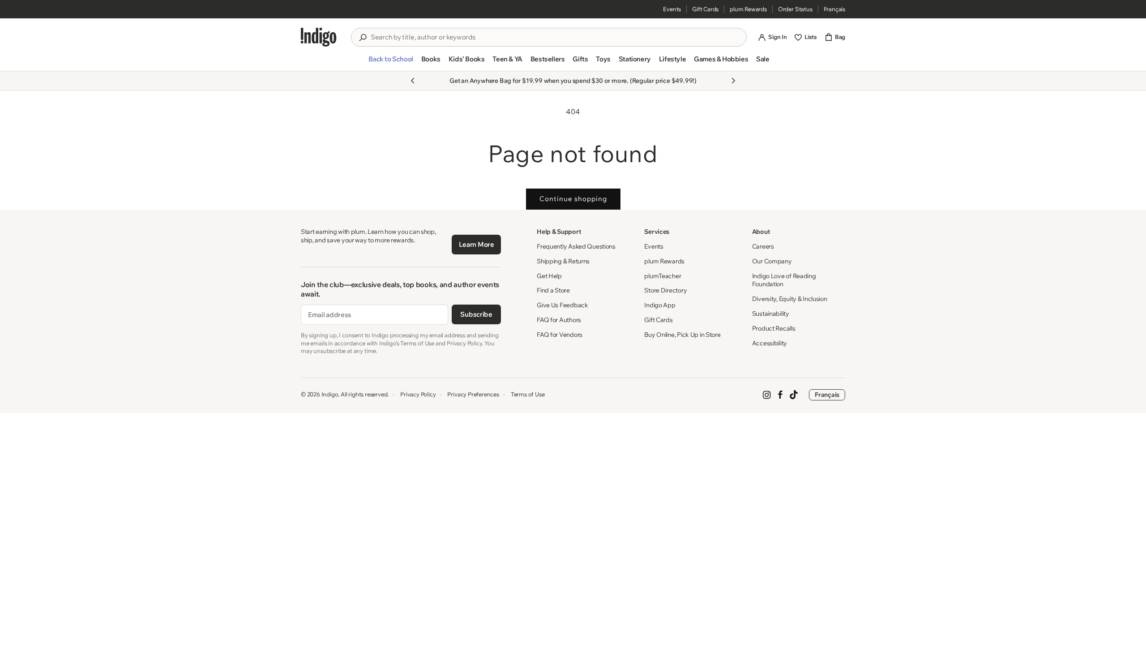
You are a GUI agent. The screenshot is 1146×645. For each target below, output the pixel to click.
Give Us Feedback (562, 305)
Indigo (329, 394)
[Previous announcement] (413, 80)
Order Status (795, 9)
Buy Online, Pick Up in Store (682, 335)
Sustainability (770, 314)
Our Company (772, 261)
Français (834, 9)
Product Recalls (773, 328)
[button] (390, 63)
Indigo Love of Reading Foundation (784, 280)
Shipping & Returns (563, 261)
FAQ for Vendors (559, 335)
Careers (763, 246)
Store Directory (665, 290)
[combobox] (555, 37)
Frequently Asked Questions (576, 246)
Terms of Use (528, 394)
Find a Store (553, 290)
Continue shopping (573, 198)
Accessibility (769, 343)
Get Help (549, 276)
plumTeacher (662, 276)
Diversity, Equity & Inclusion (789, 299)
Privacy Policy (418, 394)
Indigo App (659, 305)
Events (672, 9)
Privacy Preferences (473, 394)
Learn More (476, 244)
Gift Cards (705, 9)
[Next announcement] (733, 80)
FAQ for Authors (559, 320)
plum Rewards (748, 9)
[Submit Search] (362, 37)
